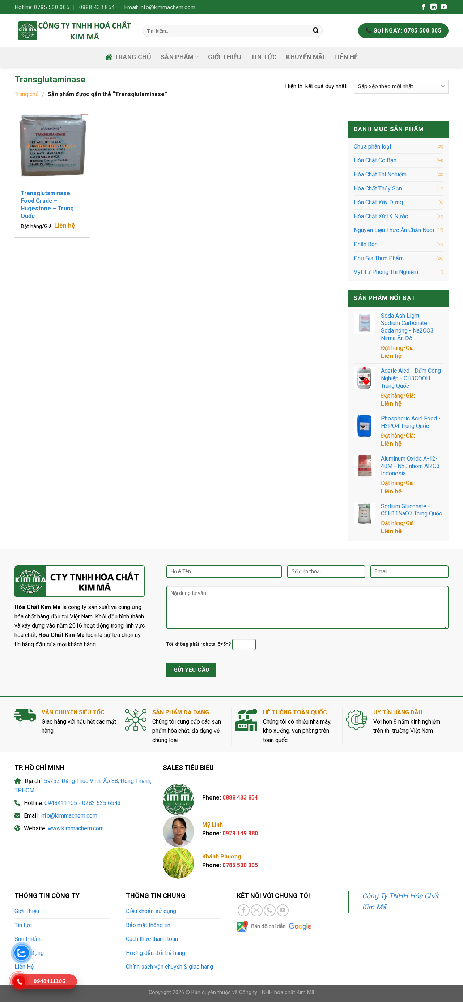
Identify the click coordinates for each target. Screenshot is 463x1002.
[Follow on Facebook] (423, 7)
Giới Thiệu (224, 57)
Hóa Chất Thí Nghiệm (380, 174)
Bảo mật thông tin (148, 925)
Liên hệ (64, 225)
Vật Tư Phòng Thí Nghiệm (386, 272)
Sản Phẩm (27, 938)
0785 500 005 (240, 865)
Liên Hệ (346, 57)
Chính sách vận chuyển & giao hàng (169, 966)
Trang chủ (132, 57)
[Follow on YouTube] (444, 7)
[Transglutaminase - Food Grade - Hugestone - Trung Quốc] (52, 147)
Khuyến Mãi (305, 57)
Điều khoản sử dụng (151, 911)
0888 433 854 (97, 7)
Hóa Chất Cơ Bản (375, 160)
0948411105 (60, 803)
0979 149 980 (240, 833)
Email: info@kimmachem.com (159, 7)
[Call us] (270, 910)
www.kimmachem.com (76, 828)
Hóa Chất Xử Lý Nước (381, 216)
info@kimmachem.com (68, 815)
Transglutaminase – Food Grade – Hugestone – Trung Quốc (48, 204)
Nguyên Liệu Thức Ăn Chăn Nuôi (394, 230)
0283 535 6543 (101, 803)
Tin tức (264, 57)
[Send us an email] (257, 910)
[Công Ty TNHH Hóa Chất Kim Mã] (73, 30)
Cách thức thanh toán (152, 938)
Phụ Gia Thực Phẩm (379, 257)
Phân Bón (366, 244)
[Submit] (316, 31)
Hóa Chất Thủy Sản (378, 188)
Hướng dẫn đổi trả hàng (155, 953)
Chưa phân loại (372, 146)
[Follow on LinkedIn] (433, 7)
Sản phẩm (177, 57)
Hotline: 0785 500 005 (41, 7)
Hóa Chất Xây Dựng (378, 202)
